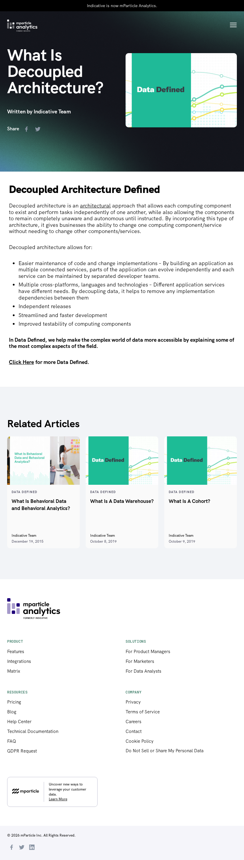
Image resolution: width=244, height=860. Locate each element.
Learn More (58, 799)
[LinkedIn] (31, 848)
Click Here (21, 362)
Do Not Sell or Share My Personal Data (165, 751)
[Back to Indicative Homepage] (22, 25)
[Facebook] (11, 848)
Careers (133, 722)
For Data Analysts (143, 671)
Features (15, 652)
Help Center (19, 722)
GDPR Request (22, 751)
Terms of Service (143, 712)
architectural (95, 205)
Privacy (133, 702)
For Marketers (140, 661)
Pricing (14, 702)
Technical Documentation (32, 731)
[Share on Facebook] (27, 130)
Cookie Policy (140, 741)
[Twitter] (21, 848)
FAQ (11, 741)
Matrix (13, 671)
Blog (11, 712)
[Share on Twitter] (39, 130)
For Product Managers (148, 652)
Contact (134, 731)
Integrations (19, 661)
